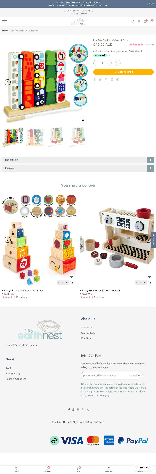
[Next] (83, 82)
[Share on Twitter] (100, 79)
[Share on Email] (117, 79)
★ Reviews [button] (153, 239)
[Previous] (8, 82)
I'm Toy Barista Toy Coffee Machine (100, 290)
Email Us (88, 10)
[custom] (73, 410)
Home (5, 31)
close (6, 4)
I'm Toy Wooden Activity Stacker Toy (22, 290)
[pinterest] (83, 410)
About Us (88, 318)
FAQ (9, 368)
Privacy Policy (13, 373)
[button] (136, 44)
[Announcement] (78, 4)
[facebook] (69, 410)
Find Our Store (80, 14)
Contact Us (86, 327)
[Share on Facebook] (94, 79)
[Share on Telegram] (112, 79)
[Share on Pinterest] (106, 79)
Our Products (88, 333)
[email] (87, 410)
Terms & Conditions (16, 379)
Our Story (86, 338)
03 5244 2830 (72, 10)
